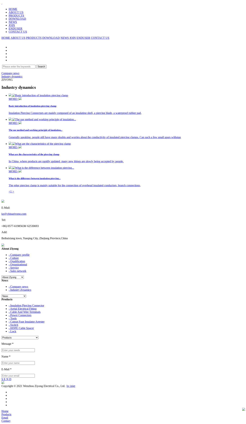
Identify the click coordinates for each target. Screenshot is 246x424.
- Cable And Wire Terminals (25, 311)
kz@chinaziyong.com (13, 213)
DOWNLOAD (17, 18)
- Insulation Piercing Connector (26, 305)
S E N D (6, 379)
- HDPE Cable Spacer (21, 328)
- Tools (13, 318)
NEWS (13, 22)
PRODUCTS (16, 15)
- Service (14, 267)
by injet (71, 386)
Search (41, 66)
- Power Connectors (20, 315)
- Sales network (17, 270)
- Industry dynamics (20, 289)
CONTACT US (18, 31)
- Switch (13, 324)
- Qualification (17, 261)
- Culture (14, 258)
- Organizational (18, 264)
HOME (13, 9)
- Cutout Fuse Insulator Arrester (26, 321)
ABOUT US (16, 12)
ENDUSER (15, 28)
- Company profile (19, 254)
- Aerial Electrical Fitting (23, 308)
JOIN (12, 25)
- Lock (12, 331)
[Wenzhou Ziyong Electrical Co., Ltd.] (1, 2)
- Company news (18, 286)
